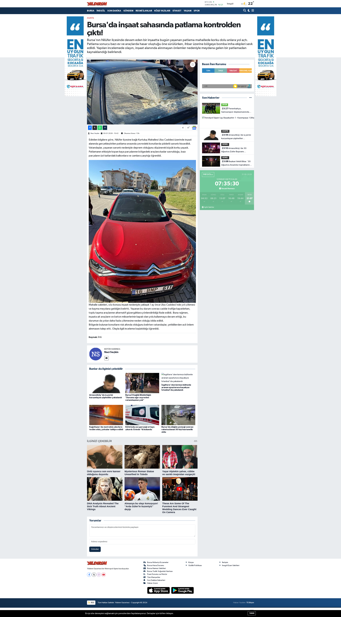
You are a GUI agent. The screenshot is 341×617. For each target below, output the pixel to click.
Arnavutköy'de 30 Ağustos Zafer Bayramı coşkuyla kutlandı (233, 150)
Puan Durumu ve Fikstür (157, 574)
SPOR (197, 11)
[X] (94, 574)
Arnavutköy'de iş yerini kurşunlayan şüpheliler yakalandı (236, 137)
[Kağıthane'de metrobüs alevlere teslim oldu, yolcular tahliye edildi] (106, 415)
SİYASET (176, 11)
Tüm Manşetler (153, 577)
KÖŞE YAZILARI (162, 11)
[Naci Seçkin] (95, 354)
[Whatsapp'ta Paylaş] (100, 128)
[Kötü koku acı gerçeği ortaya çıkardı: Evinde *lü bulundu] (142, 415)
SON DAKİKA (114, 11)
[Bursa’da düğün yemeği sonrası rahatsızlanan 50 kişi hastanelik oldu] (178, 415)
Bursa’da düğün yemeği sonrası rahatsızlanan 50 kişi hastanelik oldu (177, 429)
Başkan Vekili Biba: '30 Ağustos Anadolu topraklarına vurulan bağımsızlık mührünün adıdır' (236, 163)
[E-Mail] (106, 358)
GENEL (225, 144)
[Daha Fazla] (105, 128)
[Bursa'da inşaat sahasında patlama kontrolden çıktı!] (142, 92)
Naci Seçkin (95, 133)
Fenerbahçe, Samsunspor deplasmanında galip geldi (235, 110)
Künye (191, 562)
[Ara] (245, 11)
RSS (92, 603)
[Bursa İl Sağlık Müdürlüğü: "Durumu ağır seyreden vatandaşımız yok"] (142, 383)
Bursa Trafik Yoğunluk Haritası (160, 571)
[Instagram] (99, 574)
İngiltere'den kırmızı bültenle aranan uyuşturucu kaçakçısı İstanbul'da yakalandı (176, 387)
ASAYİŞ (90, 18)
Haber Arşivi (152, 583)
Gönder (95, 549)
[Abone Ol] (194, 128)
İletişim (225, 562)
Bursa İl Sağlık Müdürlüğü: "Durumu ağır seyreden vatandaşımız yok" (138, 397)
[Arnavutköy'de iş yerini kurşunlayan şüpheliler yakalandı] (106, 383)
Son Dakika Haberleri (156, 580)
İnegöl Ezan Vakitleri (230, 565)
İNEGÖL (101, 11)
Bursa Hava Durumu (155, 565)
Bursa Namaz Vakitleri (156, 568)
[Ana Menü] (252, 11)
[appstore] (159, 590)
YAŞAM (187, 11)
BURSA (90, 11)
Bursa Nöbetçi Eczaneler (158, 562)
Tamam (251, 613)
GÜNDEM (128, 11)
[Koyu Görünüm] (248, 11)
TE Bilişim (250, 603)
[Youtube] (103, 574)
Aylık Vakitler (209, 207)
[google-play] (182, 590)
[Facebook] (89, 574)
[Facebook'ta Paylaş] (90, 128)
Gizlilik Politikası (195, 565)
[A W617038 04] (142, 231)
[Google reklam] (75, 56)
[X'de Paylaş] (94, 128)
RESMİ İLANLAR (144, 11)
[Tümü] (250, 98)
